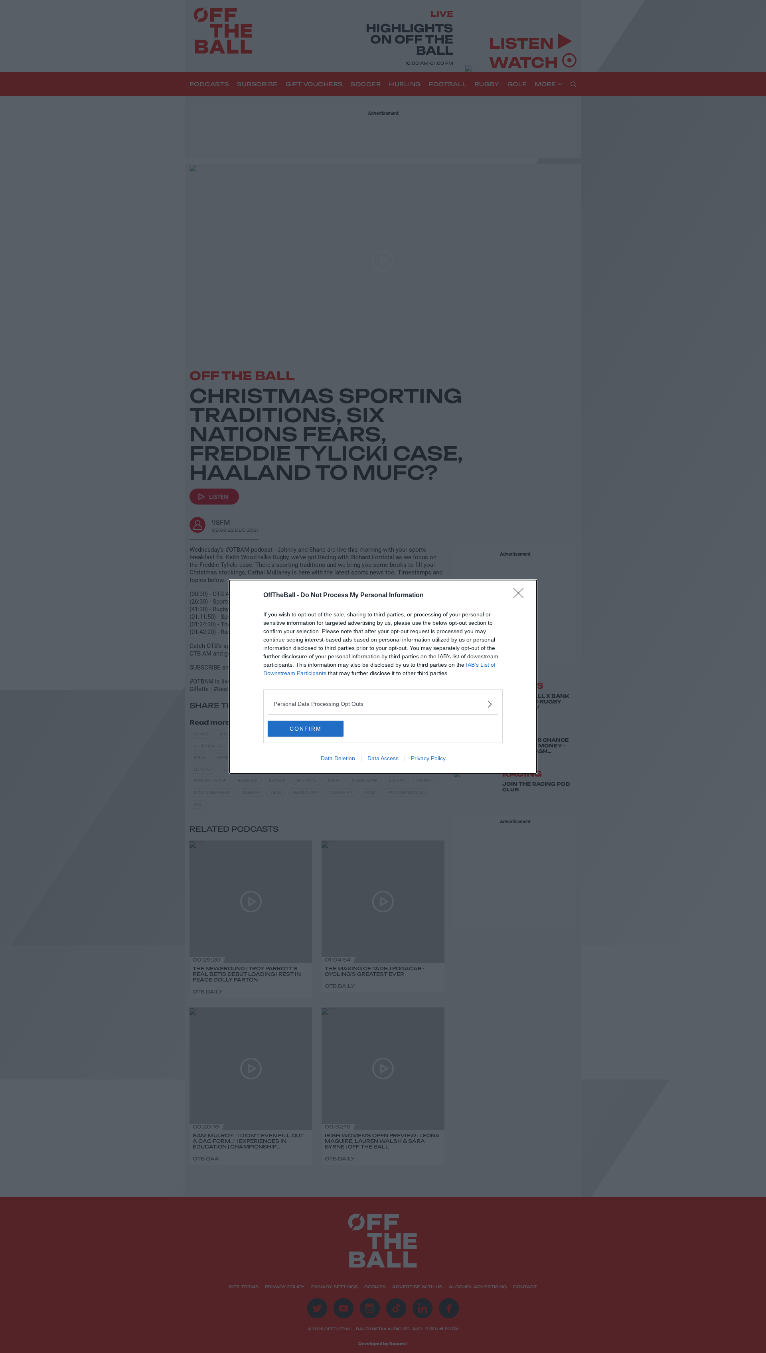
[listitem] (383, 704)
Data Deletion (338, 758)
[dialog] (383, 676)
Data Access (383, 758)
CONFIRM (306, 728)
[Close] (521, 595)
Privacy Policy (428, 758)
